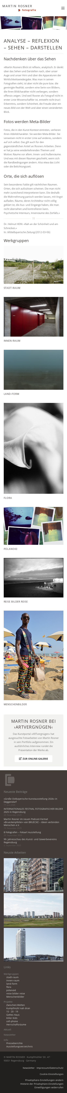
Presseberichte (14, 1043)
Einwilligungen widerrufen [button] (48, 1087)
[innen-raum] (33, 320)
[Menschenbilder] (33, 658)
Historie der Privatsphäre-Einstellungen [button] (41, 1083)
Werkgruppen (11, 974)
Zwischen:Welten (15, 1005)
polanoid (11, 990)
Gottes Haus (13, 1014)
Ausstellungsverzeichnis (19, 1046)
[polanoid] (33, 529)
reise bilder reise (15, 993)
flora (8, 987)
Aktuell (7, 1029)
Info (6, 1040)
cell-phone (12, 1021)
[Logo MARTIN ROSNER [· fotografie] (19, 8)
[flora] (33, 451)
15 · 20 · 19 (12, 1011)
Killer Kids (11, 1018)
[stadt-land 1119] (33, 910)
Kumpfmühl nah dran (18, 1008)
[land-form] (33, 373)
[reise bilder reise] (33, 580)
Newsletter (10, 1034)
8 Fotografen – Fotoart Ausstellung (22, 832)
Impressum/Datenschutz (50, 1068)
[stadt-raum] (33, 268)
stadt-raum (12, 977)
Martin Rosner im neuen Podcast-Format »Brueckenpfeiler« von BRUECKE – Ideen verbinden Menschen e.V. (31, 822)
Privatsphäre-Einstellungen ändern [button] (44, 1080)
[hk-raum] (33, 875)
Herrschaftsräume (16, 1024)
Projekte (8, 1001)
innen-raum (12, 980)
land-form (11, 983)
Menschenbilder (15, 996)
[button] (63, 8)
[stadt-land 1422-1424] (33, 944)
